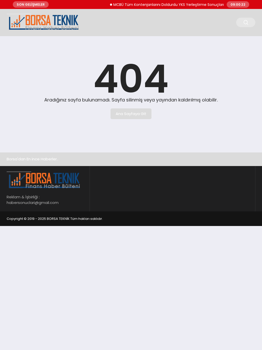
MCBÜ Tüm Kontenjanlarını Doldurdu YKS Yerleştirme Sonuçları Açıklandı (174, 4)
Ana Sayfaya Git (131, 113)
